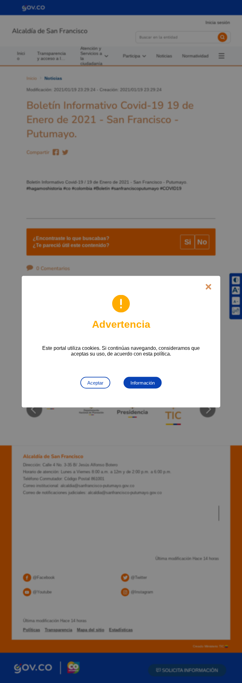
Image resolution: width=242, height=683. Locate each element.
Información (142, 382)
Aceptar (95, 382)
